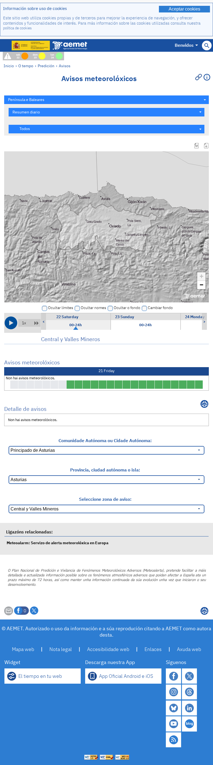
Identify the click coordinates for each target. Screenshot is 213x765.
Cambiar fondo (160, 307)
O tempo (25, 65)
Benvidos (184, 45)
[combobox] (106, 99)
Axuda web (189, 649)
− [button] (201, 284)
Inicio (9, 65)
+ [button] (201, 276)
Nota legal (60, 649)
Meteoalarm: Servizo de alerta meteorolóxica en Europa (57, 542)
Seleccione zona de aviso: (105, 499)
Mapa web (23, 649)
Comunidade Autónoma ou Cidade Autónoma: (105, 440)
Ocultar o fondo (127, 307)
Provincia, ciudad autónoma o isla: (105, 470)
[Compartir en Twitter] (34, 610)
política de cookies (17, 28)
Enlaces (153, 649)
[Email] (8, 613)
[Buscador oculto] (207, 45)
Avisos (64, 65)
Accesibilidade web (108, 649)
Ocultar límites (60, 307)
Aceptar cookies (184, 9)
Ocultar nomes (93, 307)
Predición (46, 65)
